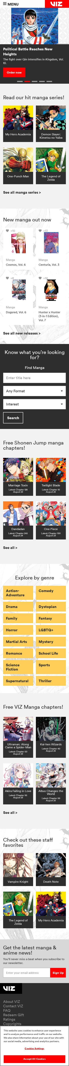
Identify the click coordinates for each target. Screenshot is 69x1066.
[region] (34, 1046)
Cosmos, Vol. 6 (16, 264)
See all (10, 547)
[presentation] (18, 243)
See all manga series (22, 192)
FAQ (6, 1010)
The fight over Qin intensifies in (33, 61)
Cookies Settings (34, 1048)
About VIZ (11, 1001)
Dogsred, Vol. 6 (16, 312)
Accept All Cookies (34, 1059)
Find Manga (34, 367)
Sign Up (58, 973)
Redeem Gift (13, 1015)
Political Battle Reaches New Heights (27, 51)
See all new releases (21, 333)
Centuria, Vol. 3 (49, 264)
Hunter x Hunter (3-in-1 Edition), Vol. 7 (49, 316)
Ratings (9, 1019)
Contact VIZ (13, 1006)
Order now (14, 72)
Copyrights (12, 1024)
